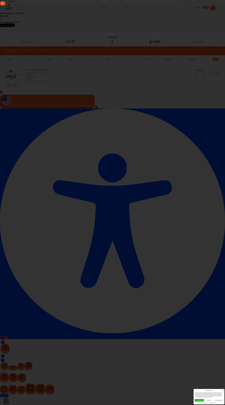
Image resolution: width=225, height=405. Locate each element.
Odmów (209, 400)
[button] (222, 390)
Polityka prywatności (212, 402)
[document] (112, 202)
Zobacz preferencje (218, 400)
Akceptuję (199, 400)
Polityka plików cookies (205, 402)
